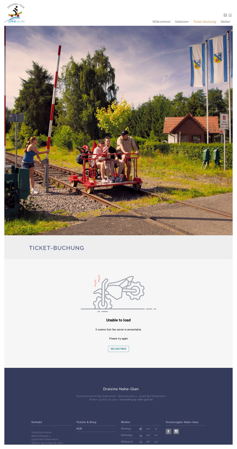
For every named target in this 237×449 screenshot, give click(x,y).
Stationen (182, 21)
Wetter (225, 21)
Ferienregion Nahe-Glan (182, 422)
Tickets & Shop (86, 422)
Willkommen (161, 21)
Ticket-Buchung (204, 21)
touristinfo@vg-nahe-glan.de (136, 399)
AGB (79, 428)
